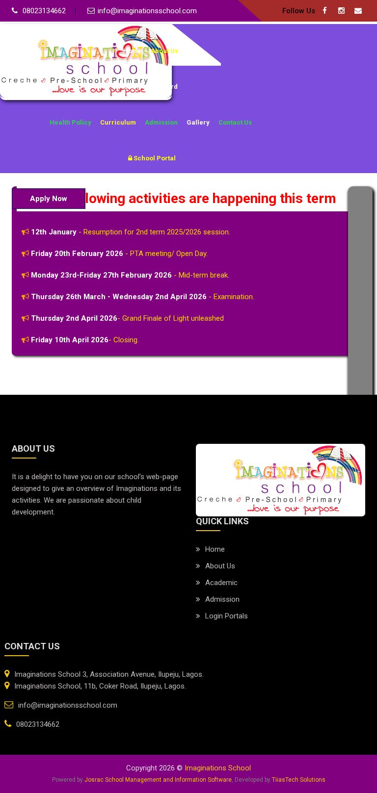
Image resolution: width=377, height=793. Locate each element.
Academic (221, 582)
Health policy (70, 122)
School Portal (154, 158)
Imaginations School (218, 768)
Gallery (198, 122)
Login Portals (226, 616)
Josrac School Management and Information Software (158, 779)
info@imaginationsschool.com (147, 10)
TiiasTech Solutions (298, 779)
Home (132, 50)
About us (220, 566)
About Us (164, 50)
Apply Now (48, 198)
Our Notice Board (151, 86)
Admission (161, 122)
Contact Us (235, 122)
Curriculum (118, 122)
